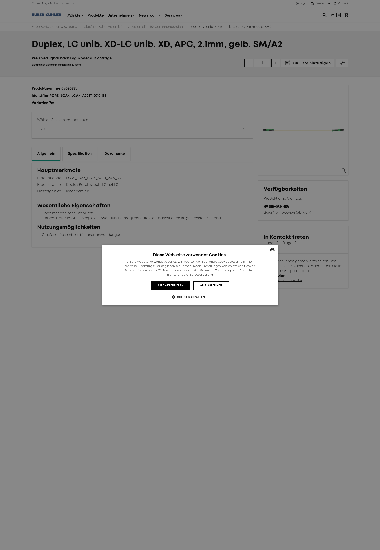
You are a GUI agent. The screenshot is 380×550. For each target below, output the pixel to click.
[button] (190, 297)
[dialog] (190, 275)
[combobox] (272, 250)
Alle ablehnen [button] (211, 285)
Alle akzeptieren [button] (170, 285)
